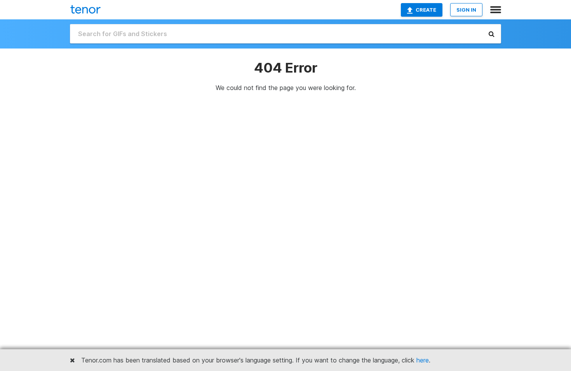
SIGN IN (466, 10)
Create (426, 10)
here (422, 360)
